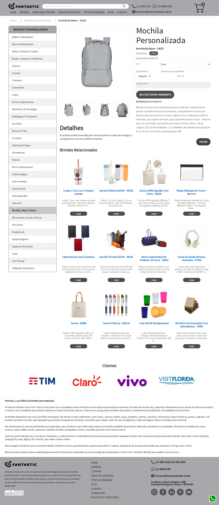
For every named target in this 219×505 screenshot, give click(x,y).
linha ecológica (19, 174)
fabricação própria (21, 145)
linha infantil (18, 188)
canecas (16, 65)
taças (15, 253)
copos (15, 94)
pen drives (17, 224)
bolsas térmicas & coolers (25, 51)
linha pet (17, 203)
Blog (111, 12)
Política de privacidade (105, 497)
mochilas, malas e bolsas (24, 210)
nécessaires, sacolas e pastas (27, 217)
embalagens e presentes (24, 116)
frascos (16, 159)
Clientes (96, 471)
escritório (17, 123)
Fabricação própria (43, 12)
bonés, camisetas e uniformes (27, 58)
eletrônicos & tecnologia (24, 109)
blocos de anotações (23, 44)
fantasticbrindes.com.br (154, 11)
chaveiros (17, 80)
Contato (122, 12)
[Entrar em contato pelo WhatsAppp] (213, 501)
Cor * (138, 63)
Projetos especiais (69, 12)
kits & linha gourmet (22, 167)
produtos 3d (18, 232)
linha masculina (20, 195)
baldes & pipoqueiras (22, 37)
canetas (16, 73)
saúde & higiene (20, 239)
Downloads (98, 493)
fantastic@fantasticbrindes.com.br (173, 475)
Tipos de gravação (94, 12)
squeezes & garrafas (22, 246)
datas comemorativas (23, 102)
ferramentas (18, 152)
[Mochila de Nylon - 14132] (97, 63)
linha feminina (19, 181)
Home (13, 12)
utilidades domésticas (23, 268)
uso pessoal (18, 260)
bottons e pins (19, 130)
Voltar (203, 141)
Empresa (24, 12)
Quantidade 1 (142, 71)
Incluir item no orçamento (155, 94)
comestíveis (18, 87)
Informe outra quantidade (172, 71)
